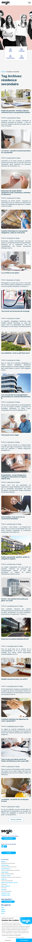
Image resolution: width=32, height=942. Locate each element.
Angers (3, 909)
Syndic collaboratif (5, 886)
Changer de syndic (5, 893)
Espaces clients (9, 838)
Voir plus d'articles (16, 819)
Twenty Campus (5, 865)
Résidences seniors (6, 875)
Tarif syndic (4, 889)
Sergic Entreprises (5, 868)
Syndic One (4, 879)
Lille (2, 907)
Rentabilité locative (5, 895)
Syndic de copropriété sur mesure (9, 882)
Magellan (3, 861)
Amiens (3, 911)
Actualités (8, 852)
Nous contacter (8, 901)
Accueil (3, 71)
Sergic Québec (4, 872)
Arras (2, 913)
